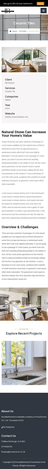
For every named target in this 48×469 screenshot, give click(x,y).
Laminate (9, 351)
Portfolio (22, 31)
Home (14, 31)
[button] (18, 70)
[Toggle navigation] (44, 10)
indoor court (14, 346)
